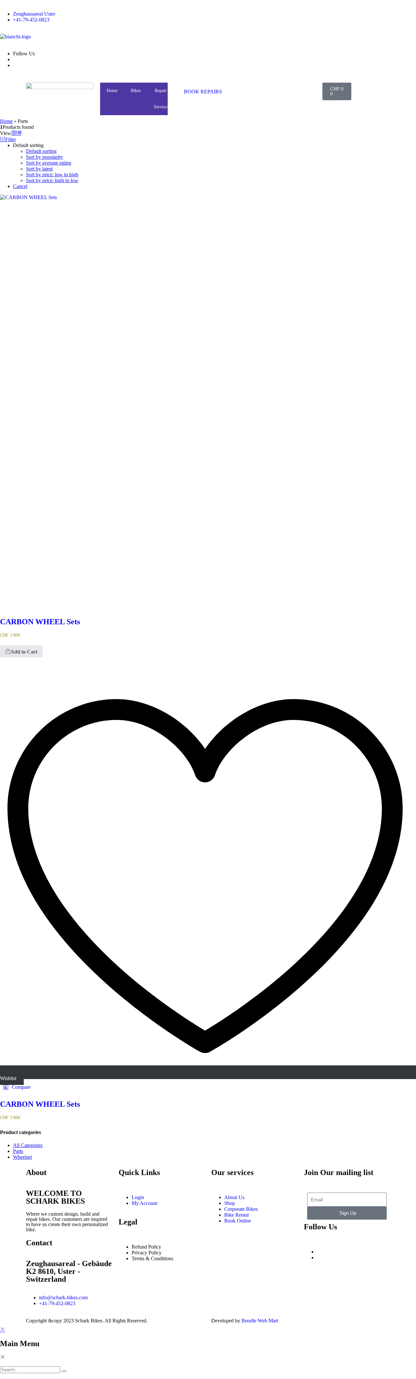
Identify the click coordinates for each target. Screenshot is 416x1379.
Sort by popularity (44, 157)
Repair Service (160, 98)
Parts (18, 1151)
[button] (17, 1087)
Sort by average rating (48, 163)
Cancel (20, 186)
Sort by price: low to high (52, 174)
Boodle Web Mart (259, 1320)
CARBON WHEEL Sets (40, 621)
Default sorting (41, 151)
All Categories (28, 1145)
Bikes (136, 90)
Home (112, 90)
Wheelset (22, 1157)
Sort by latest (39, 168)
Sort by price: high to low (52, 180)
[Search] (64, 1371)
